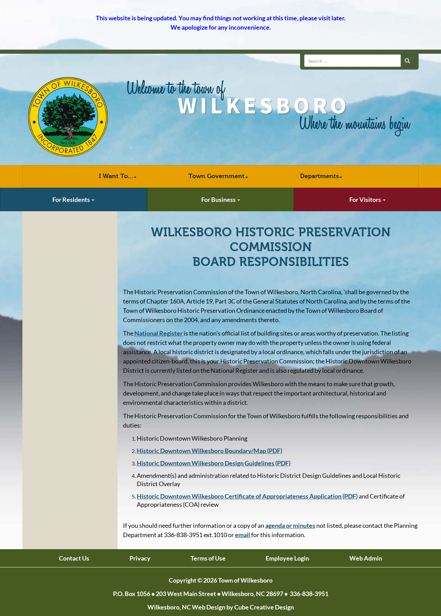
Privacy (140, 558)
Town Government (216, 176)
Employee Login (287, 558)
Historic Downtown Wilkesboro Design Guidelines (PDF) (213, 463)
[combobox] (352, 60)
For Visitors (365, 199)
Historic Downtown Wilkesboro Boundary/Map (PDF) (209, 450)
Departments (319, 176)
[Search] (407, 60)
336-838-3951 (309, 593)
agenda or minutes (290, 525)
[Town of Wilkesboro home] (68, 117)
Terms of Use (208, 558)
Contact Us (74, 558)
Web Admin (365, 558)
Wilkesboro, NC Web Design (186, 607)
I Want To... (116, 176)
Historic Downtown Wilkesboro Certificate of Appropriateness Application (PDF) (247, 496)
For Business (219, 199)
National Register (158, 333)
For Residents (71, 199)
